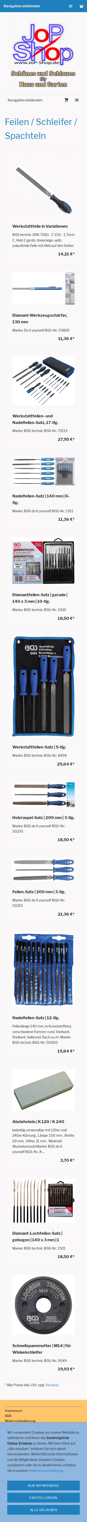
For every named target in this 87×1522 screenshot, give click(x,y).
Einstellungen (43, 1498)
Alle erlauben (43, 1510)
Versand (51, 1385)
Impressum (13, 1411)
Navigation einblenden (22, 6)
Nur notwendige (43, 1485)
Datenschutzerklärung (46, 1470)
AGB (8, 1416)
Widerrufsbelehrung (20, 1421)
